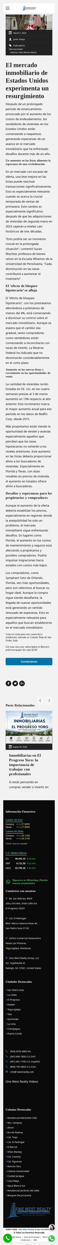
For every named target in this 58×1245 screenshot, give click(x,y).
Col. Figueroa (14, 1161)
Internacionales (16, 49)
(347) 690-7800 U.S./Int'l (23, 1056)
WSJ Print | (36, 1096)
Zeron (10, 1127)
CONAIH (25, 1091)
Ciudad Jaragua (15, 1176)
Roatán (11, 1004)
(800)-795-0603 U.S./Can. (23, 1066)
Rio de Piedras (15, 1132)
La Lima (11, 1023)
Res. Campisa (14, 1122)
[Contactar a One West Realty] (52, 1227)
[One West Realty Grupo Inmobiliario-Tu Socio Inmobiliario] (29, 8)
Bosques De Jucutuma (19, 1195)
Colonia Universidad (18, 1171)
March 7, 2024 (19, 33)
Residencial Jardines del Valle (23, 1190)
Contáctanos (29, 661)
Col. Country (14, 1156)
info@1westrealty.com (22, 1071)
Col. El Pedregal (15, 1142)
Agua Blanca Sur (16, 1185)
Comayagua (13, 1028)
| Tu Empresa (35, 1091)
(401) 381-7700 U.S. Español (25, 1061)
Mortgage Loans (14, 1091)
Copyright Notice (14, 1237)
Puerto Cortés (14, 1033)
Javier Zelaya (19, 39)
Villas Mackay (14, 1151)
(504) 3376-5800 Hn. (20, 1051)
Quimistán (13, 1019)
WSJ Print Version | (23, 1096)
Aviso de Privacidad (31, 1237)
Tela (9, 1014)
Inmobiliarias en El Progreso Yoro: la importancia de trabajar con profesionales (25, 764)
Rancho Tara (14, 1166)
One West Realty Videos (22, 1081)
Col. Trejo (12, 1137)
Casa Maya (13, 1180)
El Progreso (13, 999)
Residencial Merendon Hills (22, 1117)
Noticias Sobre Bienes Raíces (23, 52)
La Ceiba (12, 994)
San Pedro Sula (15, 990)
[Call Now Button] (7, 1238)
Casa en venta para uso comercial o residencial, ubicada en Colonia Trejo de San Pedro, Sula (28, 637)
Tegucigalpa (14, 1009)
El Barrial (12, 1146)
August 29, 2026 (20, 747)
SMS (35, 1240)
